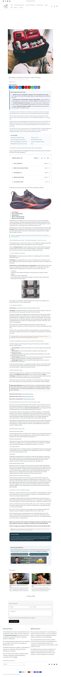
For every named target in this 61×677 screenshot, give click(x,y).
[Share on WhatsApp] (32, 87)
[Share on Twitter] (13, 87)
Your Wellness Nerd (9, 674)
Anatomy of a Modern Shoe (17, 137)
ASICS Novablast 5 (21, 152)
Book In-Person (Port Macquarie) (20, 554)
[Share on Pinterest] (26, 87)
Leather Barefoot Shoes (27, 394)
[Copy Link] (38, 87)
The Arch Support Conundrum (18, 139)
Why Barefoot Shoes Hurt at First (19, 143)
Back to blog (31, 596)
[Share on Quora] (29, 87)
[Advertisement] (30, 19)
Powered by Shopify (16, 674)
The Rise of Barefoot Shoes (37, 141)
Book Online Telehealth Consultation (39, 554)
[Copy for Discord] (35, 87)
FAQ (32, 143)
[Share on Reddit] (16, 87)
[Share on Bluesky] (19, 87)
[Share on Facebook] (10, 87)
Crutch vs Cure (34, 137)
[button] (51, 6)
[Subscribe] (23, 664)
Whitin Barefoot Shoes (28, 396)
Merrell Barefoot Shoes (29, 399)
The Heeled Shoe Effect (36, 139)
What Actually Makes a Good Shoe (19, 141)
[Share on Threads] (23, 87)
